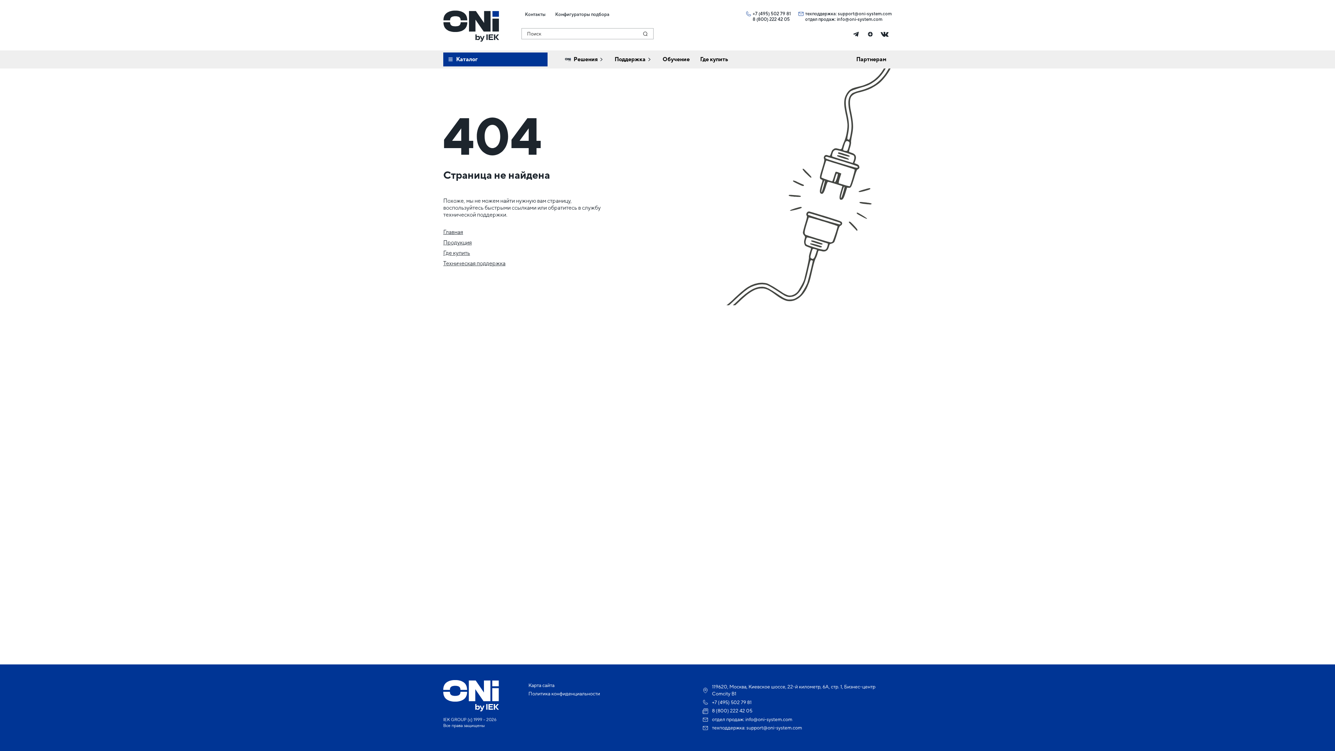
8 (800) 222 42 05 (771, 19)
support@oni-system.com (865, 13)
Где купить (456, 253)
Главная (453, 232)
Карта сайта (541, 685)
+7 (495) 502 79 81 (772, 13)
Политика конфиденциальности (564, 693)
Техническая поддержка (474, 263)
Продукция (457, 242)
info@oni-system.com (859, 19)
